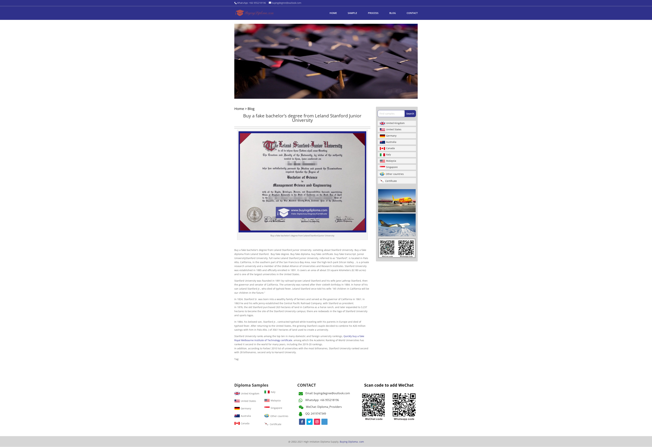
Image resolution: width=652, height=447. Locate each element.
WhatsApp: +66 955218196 (322, 400)
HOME (333, 13)
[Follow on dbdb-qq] (324, 422)
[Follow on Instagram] (317, 422)
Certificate (391, 181)
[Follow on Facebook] (302, 422)
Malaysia (391, 160)
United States (393, 129)
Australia (391, 142)
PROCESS (373, 13)
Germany (391, 135)
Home (239, 108)
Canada (390, 148)
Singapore (392, 167)
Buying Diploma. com (352, 441)
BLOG (392, 13)
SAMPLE (352, 13)
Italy (388, 154)
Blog (251, 108)
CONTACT (412, 13)
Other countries (395, 174)
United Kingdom (395, 123)
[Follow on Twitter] (309, 422)
